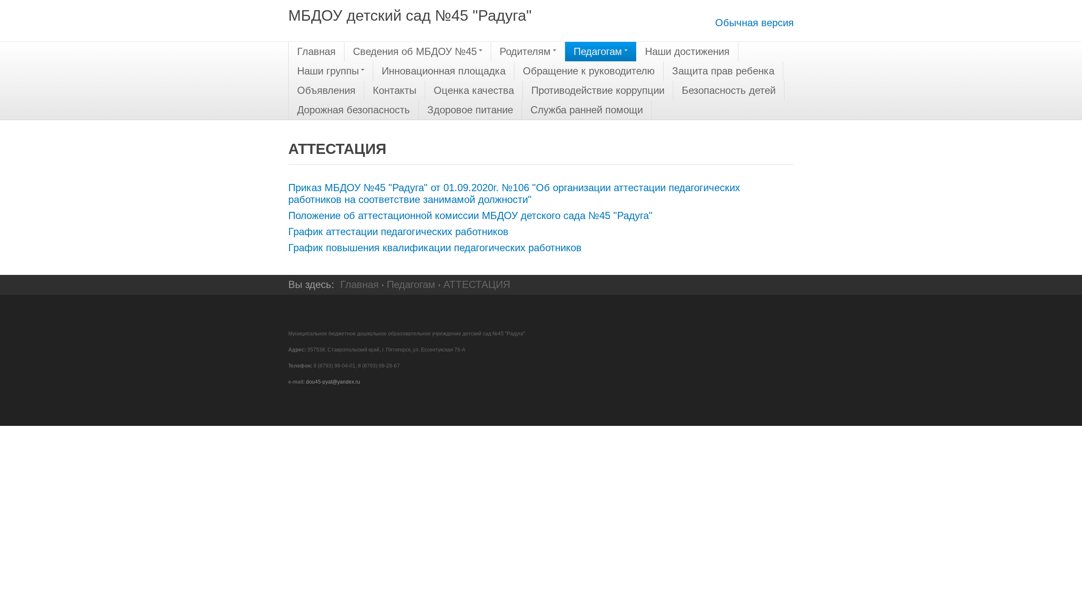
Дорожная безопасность (353, 109)
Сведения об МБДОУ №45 (415, 51)
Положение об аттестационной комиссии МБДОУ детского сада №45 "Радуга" (470, 215)
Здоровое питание (470, 109)
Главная (316, 51)
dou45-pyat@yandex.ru (333, 382)
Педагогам (598, 51)
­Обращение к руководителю (589, 71)
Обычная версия (754, 22)
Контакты (394, 90)
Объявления (326, 90)
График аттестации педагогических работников (398, 231)
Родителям (525, 51)
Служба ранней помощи (586, 109)
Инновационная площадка (443, 71)
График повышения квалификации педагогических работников (435, 247)
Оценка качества (474, 90)
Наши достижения (687, 51)
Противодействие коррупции (597, 90)
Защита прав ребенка (723, 71)
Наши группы (328, 71)
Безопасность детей (729, 90)
